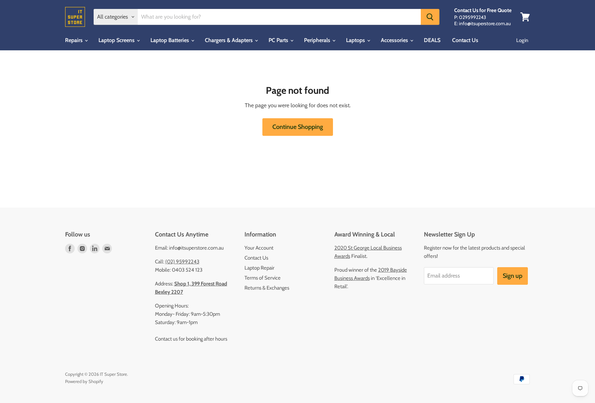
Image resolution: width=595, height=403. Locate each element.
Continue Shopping (297, 127)
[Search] (430, 17)
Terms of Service (262, 278)
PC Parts (279, 40)
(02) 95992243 (182, 262)
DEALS (432, 40)
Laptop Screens (117, 40)
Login (522, 40)
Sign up (512, 276)
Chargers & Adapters (229, 40)
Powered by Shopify (84, 381)
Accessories (395, 40)
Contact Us (465, 40)
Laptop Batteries (170, 40)
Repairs (74, 40)
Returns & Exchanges (266, 288)
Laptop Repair (259, 268)
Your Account (258, 248)
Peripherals (318, 40)
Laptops (356, 40)
